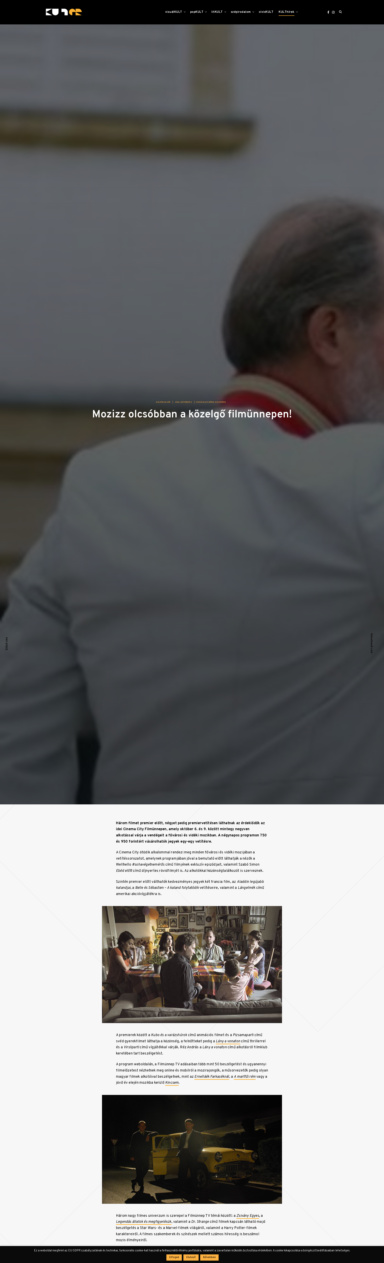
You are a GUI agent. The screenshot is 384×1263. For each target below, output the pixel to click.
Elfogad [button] (174, 1257)
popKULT (197, 12)
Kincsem (172, 1085)
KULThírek (286, 12)
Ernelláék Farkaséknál (211, 1079)
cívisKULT (266, 12)
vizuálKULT (173, 12)
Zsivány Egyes (247, 1218)
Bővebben (209, 1257)
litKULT (217, 12)
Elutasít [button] (191, 1257)
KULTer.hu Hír (163, 404)
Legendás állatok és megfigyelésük (143, 1224)
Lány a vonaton (228, 1043)
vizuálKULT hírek (205, 404)
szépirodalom (241, 12)
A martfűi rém (245, 1079)
